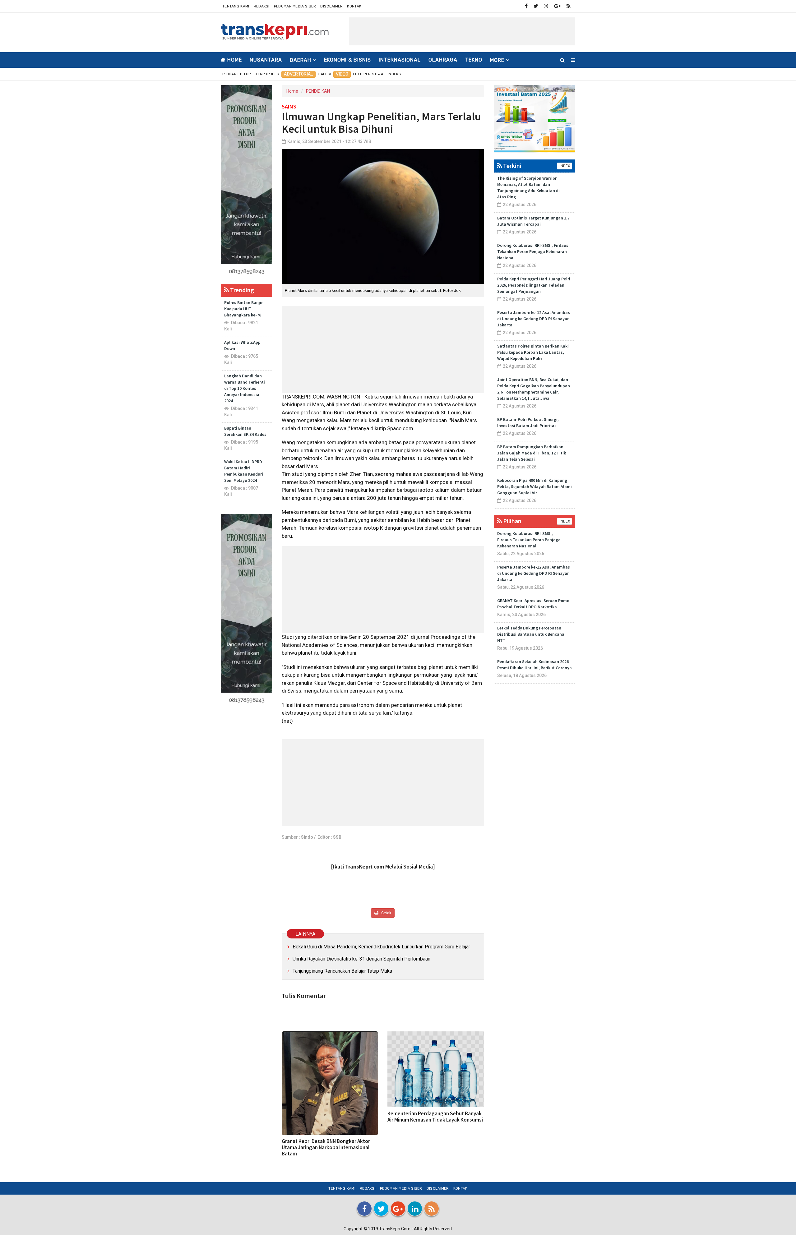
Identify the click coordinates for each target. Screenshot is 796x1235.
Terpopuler (267, 74)
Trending (241, 290)
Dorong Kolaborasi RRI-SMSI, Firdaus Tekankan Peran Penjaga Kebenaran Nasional (532, 251)
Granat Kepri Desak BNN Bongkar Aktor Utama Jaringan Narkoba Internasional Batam (326, 1147)
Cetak (385, 913)
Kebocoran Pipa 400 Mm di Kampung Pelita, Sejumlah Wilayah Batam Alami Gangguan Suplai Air (534, 486)
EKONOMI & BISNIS (347, 60)
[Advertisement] (462, 31)
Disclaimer (331, 6)
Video (342, 74)
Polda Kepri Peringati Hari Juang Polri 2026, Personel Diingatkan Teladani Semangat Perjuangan (533, 285)
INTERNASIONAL (400, 60)
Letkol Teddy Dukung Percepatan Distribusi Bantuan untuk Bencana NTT (530, 634)
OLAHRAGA (442, 60)
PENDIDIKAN (318, 91)
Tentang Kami (235, 6)
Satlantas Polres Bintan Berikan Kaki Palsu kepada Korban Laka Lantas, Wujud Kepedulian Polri (533, 352)
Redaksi (262, 6)
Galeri (324, 74)
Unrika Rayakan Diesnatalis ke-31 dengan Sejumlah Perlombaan (361, 959)
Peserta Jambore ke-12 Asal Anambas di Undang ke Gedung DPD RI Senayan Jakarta (533, 319)
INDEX (564, 166)
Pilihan (511, 521)
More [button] (497, 60)
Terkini (511, 165)
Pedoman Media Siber (295, 6)
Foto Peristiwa (368, 74)
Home (234, 60)
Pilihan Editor (236, 74)
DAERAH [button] (300, 60)
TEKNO (473, 60)
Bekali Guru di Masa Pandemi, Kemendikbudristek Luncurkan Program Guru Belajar (381, 947)
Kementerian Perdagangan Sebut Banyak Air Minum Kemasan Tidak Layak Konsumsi (435, 1116)
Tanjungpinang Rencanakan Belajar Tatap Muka (342, 971)
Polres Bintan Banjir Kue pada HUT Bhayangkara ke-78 (243, 309)
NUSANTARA (266, 60)
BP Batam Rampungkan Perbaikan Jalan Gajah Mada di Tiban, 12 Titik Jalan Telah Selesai (531, 453)
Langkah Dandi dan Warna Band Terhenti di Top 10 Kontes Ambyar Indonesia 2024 (244, 388)
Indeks (394, 74)
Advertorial (298, 74)
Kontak (354, 6)
